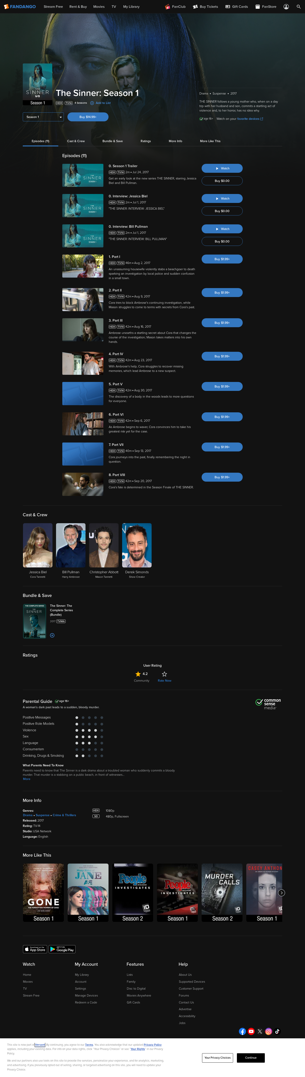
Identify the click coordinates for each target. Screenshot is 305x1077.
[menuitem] (236, 6)
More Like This (210, 141)
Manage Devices (86, 995)
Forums (184, 995)
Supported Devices (192, 982)
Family (131, 982)
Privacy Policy (153, 1045)
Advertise (185, 1009)
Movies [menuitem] (98, 6)
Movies (28, 982)
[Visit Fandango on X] (260, 1031)
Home (27, 975)
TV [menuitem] (114, 6)
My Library (82, 975)
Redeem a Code (86, 1002)
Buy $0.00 (222, 181)
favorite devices (248, 119)
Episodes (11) (40, 141)
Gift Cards (133, 1002)
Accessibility (187, 1016)
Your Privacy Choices (218, 1058)
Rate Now (164, 681)
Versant (40, 1045)
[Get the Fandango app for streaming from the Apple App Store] (35, 949)
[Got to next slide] (282, 892)
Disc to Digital (136, 989)
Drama (28, 815)
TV (25, 989)
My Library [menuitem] (131, 6)
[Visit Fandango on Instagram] (268, 1031)
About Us (185, 975)
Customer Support (191, 989)
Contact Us (186, 1002)
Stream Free (31, 995)
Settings (80, 989)
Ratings (146, 141)
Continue (251, 1058)
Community (141, 681)
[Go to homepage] (20, 6)
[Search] (299, 6)
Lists (130, 975)
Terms (89, 1045)
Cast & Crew (76, 141)
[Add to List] (52, 635)
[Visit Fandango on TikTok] (277, 1031)
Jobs (182, 1023)
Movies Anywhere (139, 995)
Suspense (43, 815)
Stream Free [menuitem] (53, 6)
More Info (175, 141)
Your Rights (138, 1049)
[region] (152, 1057)
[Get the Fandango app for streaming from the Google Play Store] (62, 949)
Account (80, 982)
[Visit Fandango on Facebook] (242, 1031)
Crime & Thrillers (64, 815)
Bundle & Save (112, 141)
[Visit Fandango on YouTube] (251, 1031)
